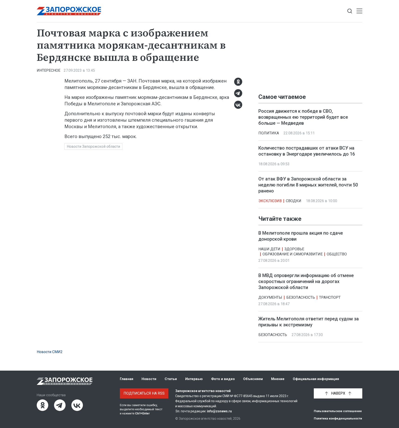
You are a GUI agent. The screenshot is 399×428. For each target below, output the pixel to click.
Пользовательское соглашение (338, 411)
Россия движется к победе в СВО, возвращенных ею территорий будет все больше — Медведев (303, 117)
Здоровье (294, 249)
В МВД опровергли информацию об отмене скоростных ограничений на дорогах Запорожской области (306, 281)
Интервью (194, 379)
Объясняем (253, 379)
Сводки (293, 201)
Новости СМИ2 (50, 352)
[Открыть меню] (359, 11)
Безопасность (300, 297)
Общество (337, 254)
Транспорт (330, 297)
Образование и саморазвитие (293, 254)
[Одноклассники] (238, 82)
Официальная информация (316, 379)
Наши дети (269, 249)
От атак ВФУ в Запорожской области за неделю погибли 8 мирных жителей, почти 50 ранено (308, 185)
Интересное (48, 70)
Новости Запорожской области (93, 146)
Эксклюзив (270, 201)
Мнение (277, 379)
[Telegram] (238, 93)
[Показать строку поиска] (350, 11)
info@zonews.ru (219, 411)
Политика (268, 133)
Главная (126, 379)
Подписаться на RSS (144, 393)
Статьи (171, 379)
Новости (149, 379)
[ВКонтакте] (238, 105)
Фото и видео (223, 379)
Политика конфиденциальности (338, 418)
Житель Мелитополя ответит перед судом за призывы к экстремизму (308, 322)
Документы (270, 297)
